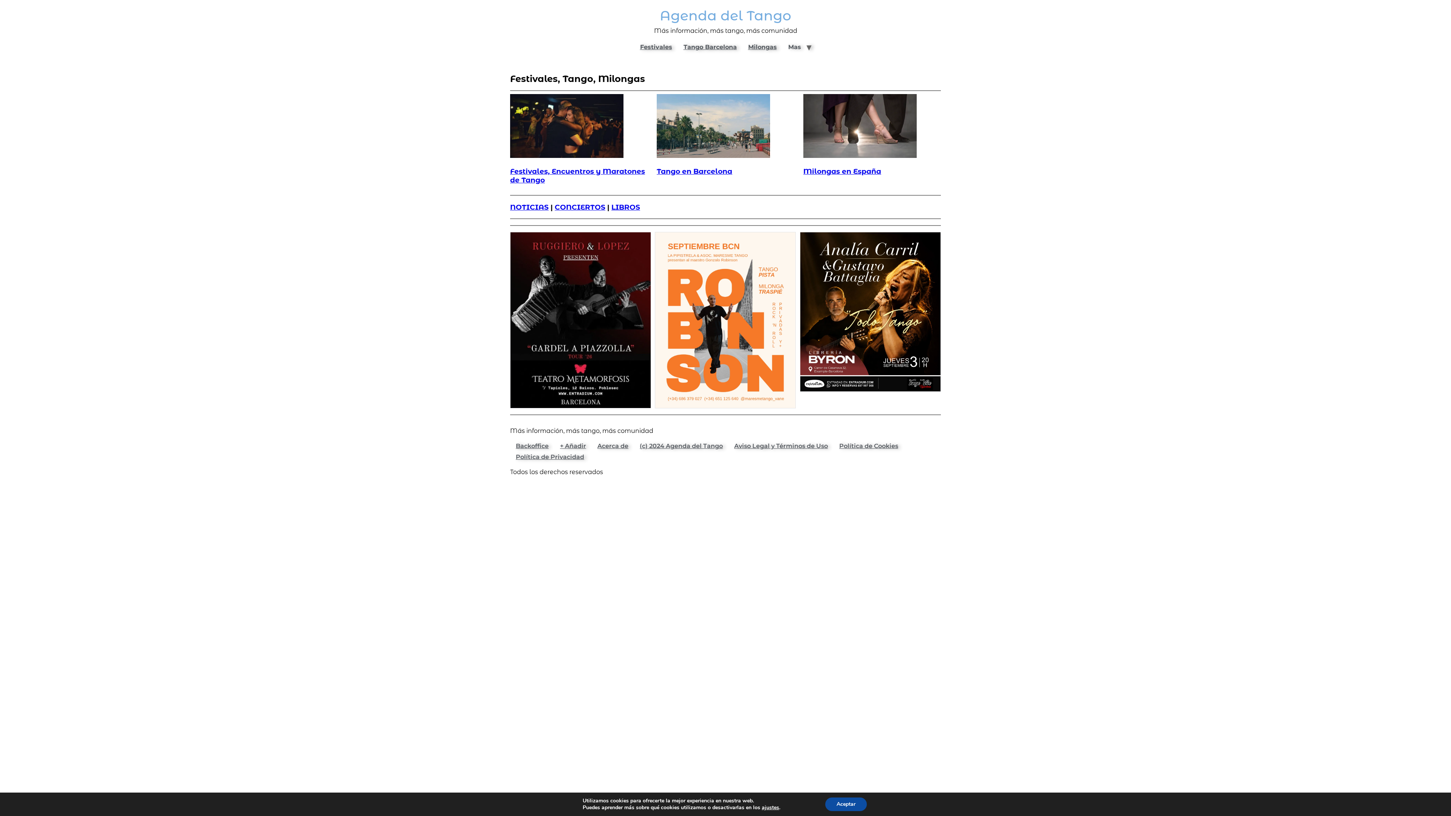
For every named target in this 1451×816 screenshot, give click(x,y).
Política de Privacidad (550, 457)
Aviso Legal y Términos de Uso (781, 446)
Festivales (656, 47)
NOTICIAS (529, 207)
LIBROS (625, 207)
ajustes (770, 807)
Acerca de (612, 446)
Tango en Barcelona (694, 171)
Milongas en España (842, 171)
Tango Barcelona (710, 47)
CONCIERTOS (580, 207)
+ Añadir (573, 446)
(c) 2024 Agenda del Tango (681, 446)
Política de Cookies (868, 446)
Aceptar (846, 804)
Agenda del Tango (725, 16)
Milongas (762, 47)
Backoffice (532, 446)
